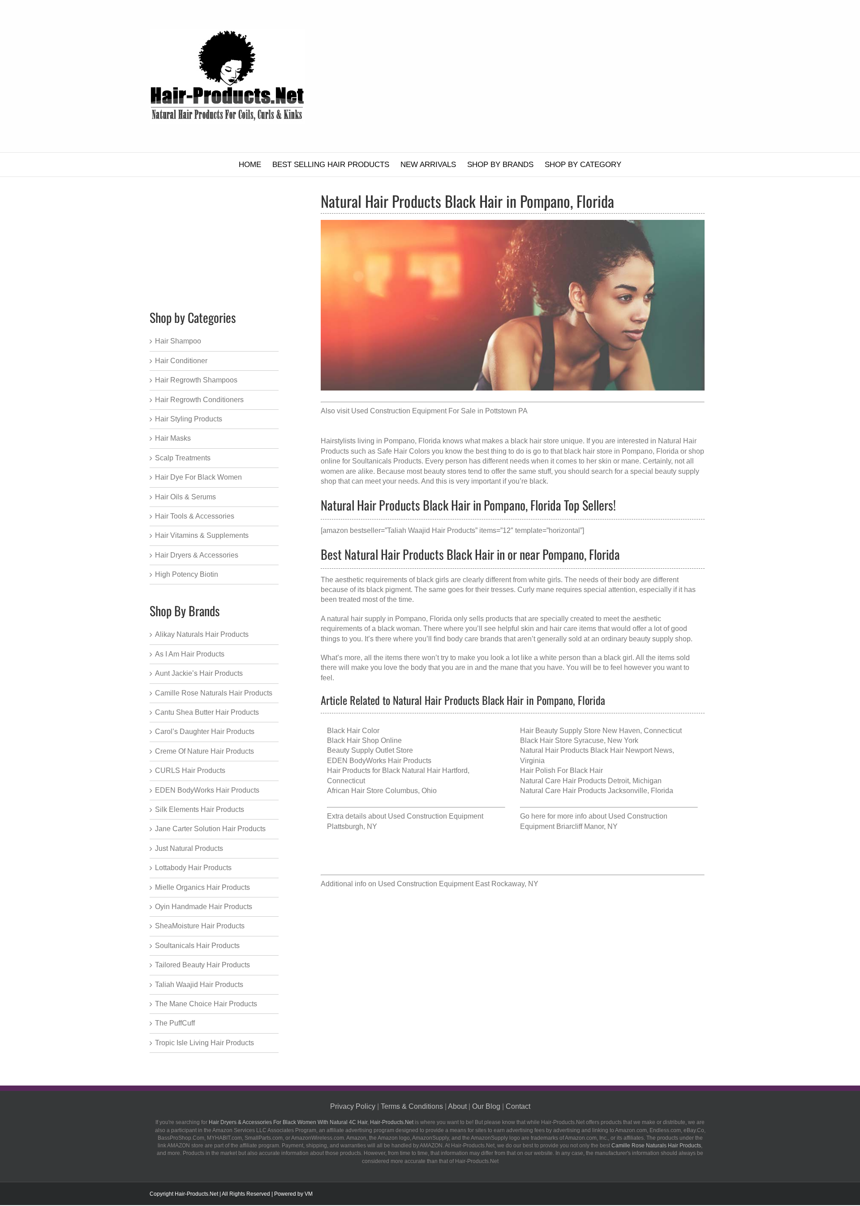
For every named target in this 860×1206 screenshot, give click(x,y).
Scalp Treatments (183, 458)
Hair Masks (173, 438)
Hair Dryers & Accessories (196, 555)
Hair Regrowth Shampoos (196, 380)
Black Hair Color (353, 730)
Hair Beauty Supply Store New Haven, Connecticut (601, 730)
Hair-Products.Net (391, 1122)
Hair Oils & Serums (185, 497)
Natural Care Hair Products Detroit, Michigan (591, 781)
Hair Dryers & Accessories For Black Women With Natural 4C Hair (288, 1122)
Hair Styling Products (188, 419)
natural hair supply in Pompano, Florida (389, 618)
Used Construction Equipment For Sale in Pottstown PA (439, 411)
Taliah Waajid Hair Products (199, 984)
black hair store (535, 441)
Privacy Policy (352, 1106)
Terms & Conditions (412, 1106)
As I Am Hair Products (189, 654)
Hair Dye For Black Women (198, 477)
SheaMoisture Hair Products (200, 926)
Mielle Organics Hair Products (202, 887)
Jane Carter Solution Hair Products (210, 829)
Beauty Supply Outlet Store (370, 750)
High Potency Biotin (186, 574)
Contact (518, 1106)
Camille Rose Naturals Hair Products (213, 693)
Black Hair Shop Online (364, 740)
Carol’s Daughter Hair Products (204, 731)
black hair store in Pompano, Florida (621, 451)
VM (309, 1194)
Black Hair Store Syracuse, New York (579, 740)
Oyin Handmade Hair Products (203, 906)
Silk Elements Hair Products (199, 809)
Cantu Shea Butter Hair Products (207, 712)
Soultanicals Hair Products (197, 945)
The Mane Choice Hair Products (206, 1004)
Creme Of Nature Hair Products (204, 751)
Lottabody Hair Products (193, 867)
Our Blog (486, 1106)
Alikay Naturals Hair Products (202, 634)
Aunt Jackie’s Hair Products (199, 673)
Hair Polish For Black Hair (561, 770)
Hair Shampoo (178, 341)
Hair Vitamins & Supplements (202, 535)
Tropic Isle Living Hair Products (204, 1043)
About (457, 1106)
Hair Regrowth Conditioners (199, 399)
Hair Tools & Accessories (194, 516)
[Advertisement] (528, 76)
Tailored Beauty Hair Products (202, 965)
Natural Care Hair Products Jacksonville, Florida (596, 790)
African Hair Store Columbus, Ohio (382, 790)
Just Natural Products (189, 848)
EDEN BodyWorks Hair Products (379, 760)
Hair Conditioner (181, 361)
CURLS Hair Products (190, 770)
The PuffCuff (175, 1023)
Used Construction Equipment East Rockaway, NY (458, 884)
